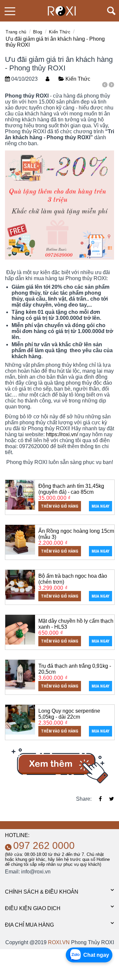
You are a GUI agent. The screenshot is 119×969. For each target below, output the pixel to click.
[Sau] (111, 85)
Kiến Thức (60, 31)
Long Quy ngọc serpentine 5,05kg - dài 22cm (69, 714)
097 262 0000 (44, 845)
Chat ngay (96, 955)
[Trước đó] (104, 85)
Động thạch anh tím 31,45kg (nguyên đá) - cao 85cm (71, 489)
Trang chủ (16, 31)
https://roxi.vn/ (62, 434)
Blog (37, 31)
